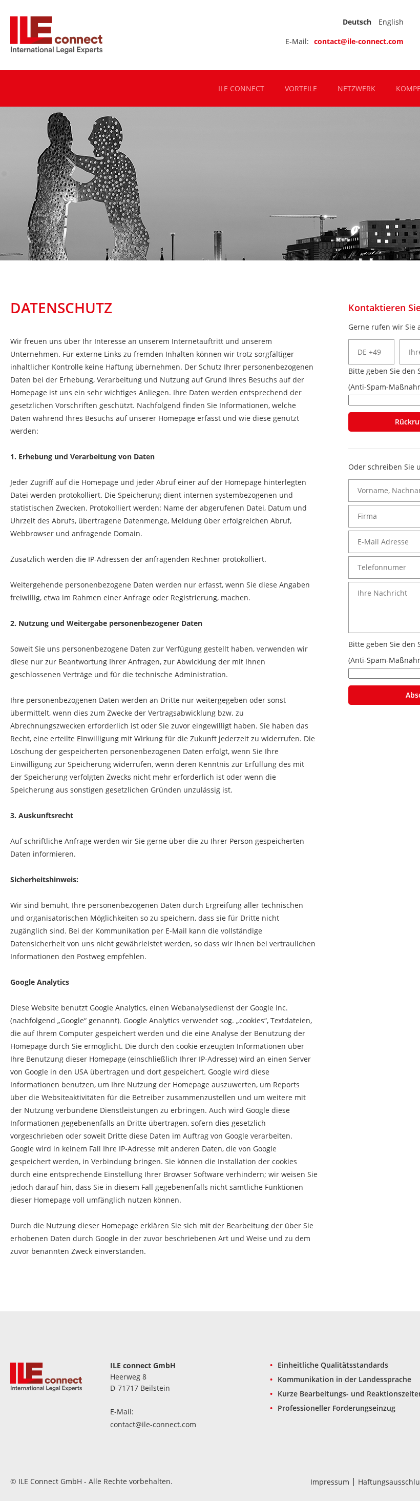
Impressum (329, 1482)
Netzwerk (356, 89)
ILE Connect (241, 89)
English (391, 22)
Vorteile (301, 89)
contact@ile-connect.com (359, 41)
